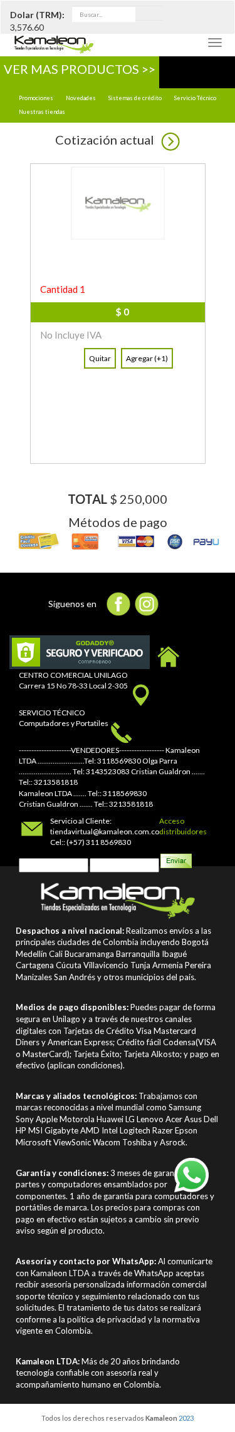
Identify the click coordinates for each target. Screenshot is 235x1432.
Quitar (100, 358)
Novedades (81, 98)
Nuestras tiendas (42, 111)
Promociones (36, 98)
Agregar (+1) (147, 358)
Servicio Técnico (195, 98)
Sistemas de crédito (135, 98)
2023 (186, 1418)
